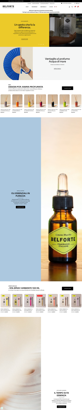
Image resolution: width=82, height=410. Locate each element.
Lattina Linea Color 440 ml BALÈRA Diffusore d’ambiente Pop (29, 111)
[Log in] (69, 6)
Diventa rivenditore (35, 3)
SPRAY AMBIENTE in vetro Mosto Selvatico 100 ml (76, 310)
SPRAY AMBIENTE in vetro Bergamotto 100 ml (5, 310)
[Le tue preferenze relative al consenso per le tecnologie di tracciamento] (2, 408)
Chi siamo (29, 3)
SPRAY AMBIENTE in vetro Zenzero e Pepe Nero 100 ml (28, 310)
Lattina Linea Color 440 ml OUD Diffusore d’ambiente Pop (41, 111)
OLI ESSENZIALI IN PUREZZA (20, 194)
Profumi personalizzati (44, 3)
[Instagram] (75, 3)
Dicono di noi (52, 3)
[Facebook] (77, 3)
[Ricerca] (72, 6)
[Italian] (56, 6)
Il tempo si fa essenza (61, 394)
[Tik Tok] (79, 3)
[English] (55, 6)
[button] (38, 44)
